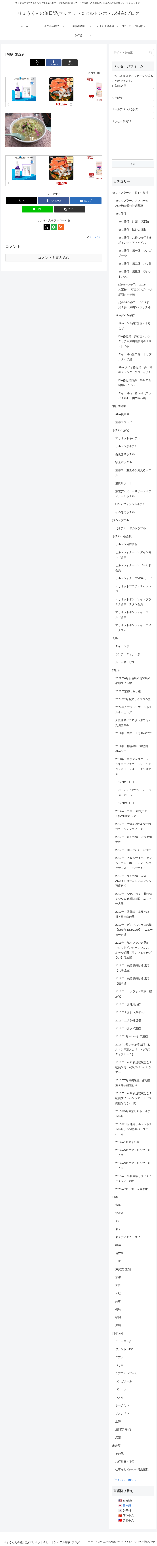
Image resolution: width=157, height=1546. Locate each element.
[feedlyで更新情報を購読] (54, 227)
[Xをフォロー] (47, 227)
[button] (70, 62)
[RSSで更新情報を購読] (61, 227)
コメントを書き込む (53, 257)
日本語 (127, 1505)
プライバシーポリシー (125, 1479)
